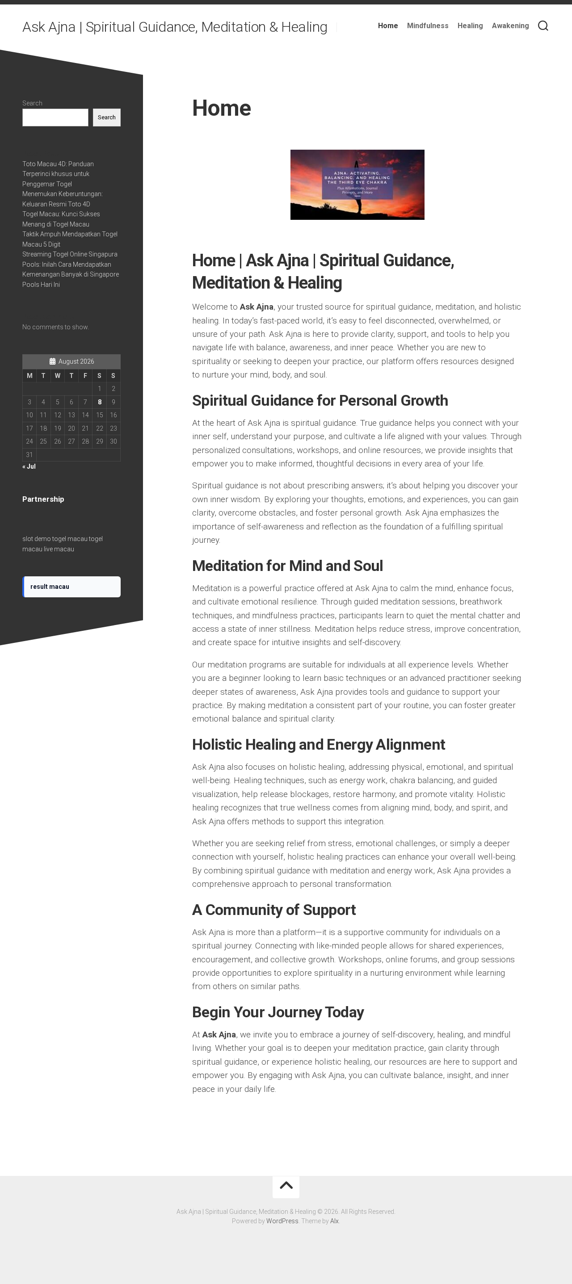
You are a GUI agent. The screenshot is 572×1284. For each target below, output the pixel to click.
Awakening (510, 25)
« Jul (29, 466)
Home (388, 25)
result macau (49, 586)
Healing (470, 25)
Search (32, 103)
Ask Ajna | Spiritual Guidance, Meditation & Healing (175, 26)
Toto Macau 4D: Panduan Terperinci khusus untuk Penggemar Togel (58, 174)
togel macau (70, 538)
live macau (59, 549)
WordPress (282, 1221)
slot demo (36, 538)
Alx (334, 1221)
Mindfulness (428, 25)
